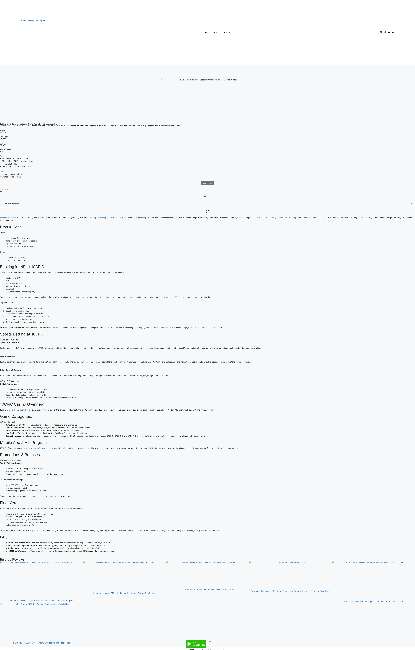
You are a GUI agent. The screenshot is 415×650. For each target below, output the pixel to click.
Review (227, 32)
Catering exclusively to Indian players (105, 218)
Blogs (215, 32)
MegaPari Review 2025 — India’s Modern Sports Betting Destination (124, 593)
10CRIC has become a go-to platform (271, 218)
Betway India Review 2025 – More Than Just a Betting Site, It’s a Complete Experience (290, 591)
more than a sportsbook (19, 410)
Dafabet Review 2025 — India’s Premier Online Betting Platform (208, 589)
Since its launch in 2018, (10, 218)
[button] (412, 204)
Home (205, 32)
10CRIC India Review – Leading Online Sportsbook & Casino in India (373, 601)
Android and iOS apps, (35, 448)
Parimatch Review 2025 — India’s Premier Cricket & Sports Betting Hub (41, 600)
